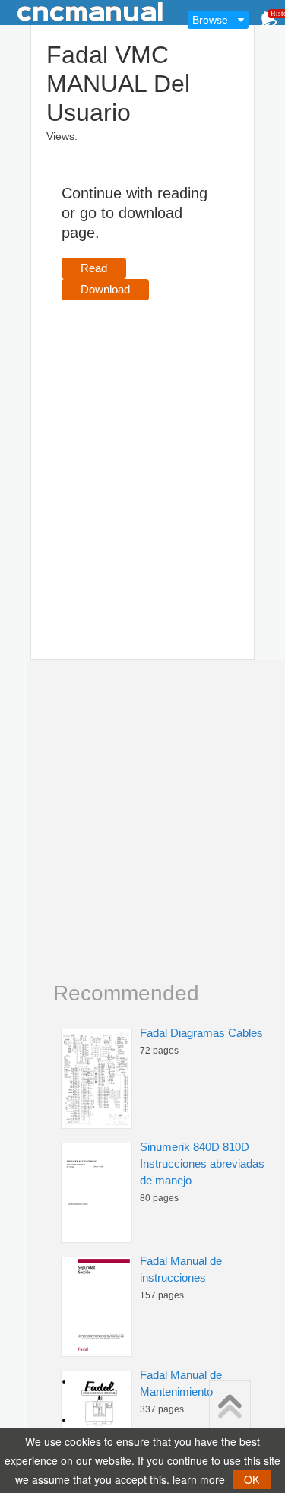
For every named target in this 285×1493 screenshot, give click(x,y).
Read (94, 268)
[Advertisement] (142, 458)
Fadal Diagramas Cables (201, 1032)
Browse (210, 20)
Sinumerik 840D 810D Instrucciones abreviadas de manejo (202, 1163)
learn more (199, 1479)
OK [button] (251, 1479)
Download (105, 289)
